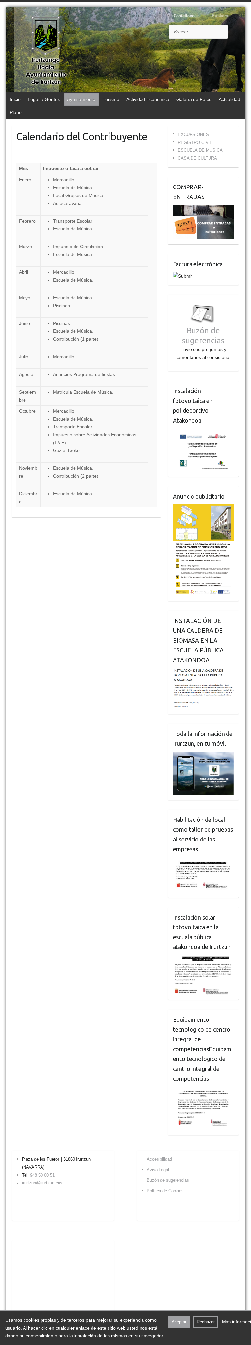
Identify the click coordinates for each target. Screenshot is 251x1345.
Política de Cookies (165, 1190)
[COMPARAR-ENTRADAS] (203, 208)
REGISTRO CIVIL (195, 142)
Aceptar (179, 1321)
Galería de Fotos (193, 99)
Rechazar (206, 1321)
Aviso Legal (158, 1169)
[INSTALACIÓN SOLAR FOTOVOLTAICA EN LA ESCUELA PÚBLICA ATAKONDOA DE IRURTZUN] (203, 958)
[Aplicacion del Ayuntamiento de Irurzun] (203, 755)
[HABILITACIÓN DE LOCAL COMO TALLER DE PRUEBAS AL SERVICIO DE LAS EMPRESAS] (203, 861)
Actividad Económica (147, 99)
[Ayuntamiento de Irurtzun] (46, 50)
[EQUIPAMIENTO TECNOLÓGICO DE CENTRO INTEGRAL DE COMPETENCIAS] (203, 1090)
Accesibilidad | (160, 1159)
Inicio (15, 99)
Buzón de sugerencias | (169, 1180)
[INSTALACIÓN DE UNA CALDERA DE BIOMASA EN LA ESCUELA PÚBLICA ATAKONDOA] (203, 672)
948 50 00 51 (42, 1175)
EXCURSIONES (193, 134)
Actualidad (229, 99)
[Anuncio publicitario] (203, 508)
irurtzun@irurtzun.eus (42, 1182)
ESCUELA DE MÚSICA (200, 150)
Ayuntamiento (81, 99)
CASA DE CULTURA (197, 158)
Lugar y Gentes (44, 99)
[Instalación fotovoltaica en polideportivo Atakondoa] (203, 432)
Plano (16, 112)
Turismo (111, 99)
